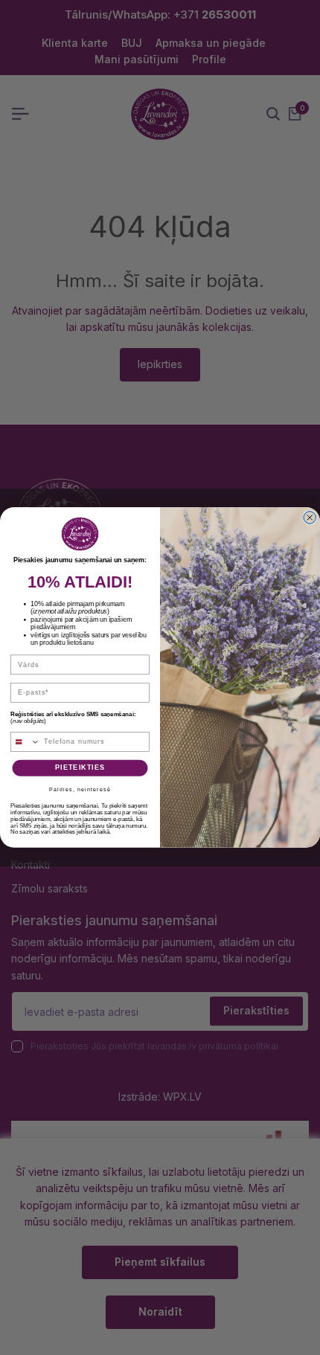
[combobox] (25, 742)
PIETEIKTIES (80, 768)
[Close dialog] (310, 518)
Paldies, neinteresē (79, 789)
